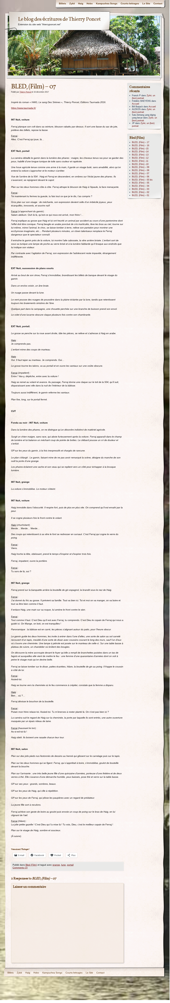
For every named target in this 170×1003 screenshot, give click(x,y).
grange (56, 864)
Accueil (135, 104)
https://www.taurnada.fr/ (23, 108)
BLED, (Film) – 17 (140, 142)
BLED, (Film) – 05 (140, 182)
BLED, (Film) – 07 (140, 173)
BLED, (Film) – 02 (140, 192)
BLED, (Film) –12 (140, 158)
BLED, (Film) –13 (140, 154)
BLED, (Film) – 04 (140, 186)
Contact (157, 3)
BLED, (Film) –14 (140, 151)
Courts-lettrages (130, 3)
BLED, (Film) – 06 (140, 176)
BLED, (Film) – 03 (140, 189)
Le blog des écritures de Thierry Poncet (59, 19)
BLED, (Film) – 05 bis (142, 180)
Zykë (72, 3)
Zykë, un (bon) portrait (143, 97)
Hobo (90, 3)
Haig (80, 3)
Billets (62, 3)
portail (70, 864)
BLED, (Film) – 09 (140, 167)
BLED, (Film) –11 (140, 161)
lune (63, 864)
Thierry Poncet (25, 92)
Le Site (146, 3)
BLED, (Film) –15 (140, 148)
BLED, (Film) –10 (140, 164)
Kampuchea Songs (106, 3)
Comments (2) (20, 867)
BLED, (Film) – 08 (140, 170)
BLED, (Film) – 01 (140, 195)
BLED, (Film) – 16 (140, 145)
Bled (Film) (31, 864)
